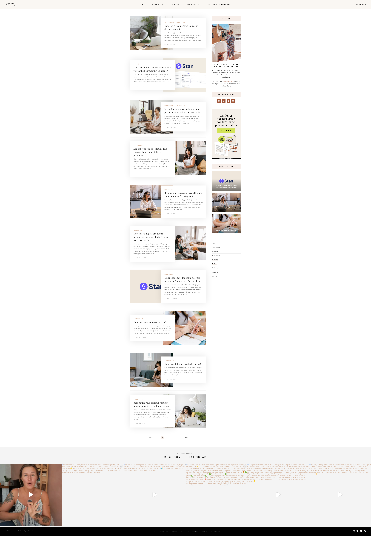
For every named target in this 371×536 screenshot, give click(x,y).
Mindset (214, 264)
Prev (150, 438)
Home (142, 4)
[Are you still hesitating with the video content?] (155, 495)
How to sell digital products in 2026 (182, 363)
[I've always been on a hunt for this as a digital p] (216, 495)
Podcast (176, 4)
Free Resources (194, 4)
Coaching (214, 239)
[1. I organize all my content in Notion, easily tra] (278, 495)
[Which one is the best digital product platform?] (93, 495)
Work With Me (158, 4)
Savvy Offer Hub (228, 81)
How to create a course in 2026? (150, 322)
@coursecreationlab (187, 457)
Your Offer (169, 22)
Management (216, 255)
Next (186, 438)
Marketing (149, 64)
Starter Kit (181, 22)
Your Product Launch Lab (219, 4)
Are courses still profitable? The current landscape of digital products (150, 152)
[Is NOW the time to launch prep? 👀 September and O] (31, 495)
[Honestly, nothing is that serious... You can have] (340, 495)
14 (177, 438)
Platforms (138, 64)
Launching (215, 251)
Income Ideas (139, 399)
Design (214, 243)
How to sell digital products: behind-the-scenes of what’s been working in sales (151, 237)
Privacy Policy (216, 531)
